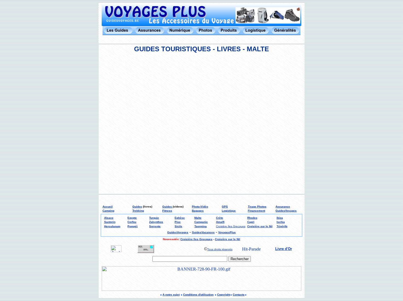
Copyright (223, 294)
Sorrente (155, 226)
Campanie (201, 221)
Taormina (200, 226)
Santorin (109, 221)
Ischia (281, 221)
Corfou (131, 221)
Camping (108, 210)
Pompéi (132, 226)
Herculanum (112, 226)
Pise (178, 221)
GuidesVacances (203, 232)
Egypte (132, 217)
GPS (225, 206)
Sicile (178, 226)
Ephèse (180, 217)
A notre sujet (171, 294)
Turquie (154, 217)
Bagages (198, 210)
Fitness (167, 210)
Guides (137, 206)
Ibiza (280, 217)
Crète (219, 217)
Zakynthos (156, 221)
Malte (198, 217)
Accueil (108, 206)
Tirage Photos (257, 206)
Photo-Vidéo (200, 206)
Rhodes (252, 217)
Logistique (229, 210)
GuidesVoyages (286, 210)
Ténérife (282, 226)
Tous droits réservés (219, 249)
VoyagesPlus (227, 232)
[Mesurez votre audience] (116, 250)
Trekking (138, 210)
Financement (256, 210)
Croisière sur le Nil (260, 226)
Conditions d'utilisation (198, 294)
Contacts (239, 294)
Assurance (283, 206)
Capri (250, 221)
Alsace (108, 217)
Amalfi (220, 221)
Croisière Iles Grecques (230, 226)
